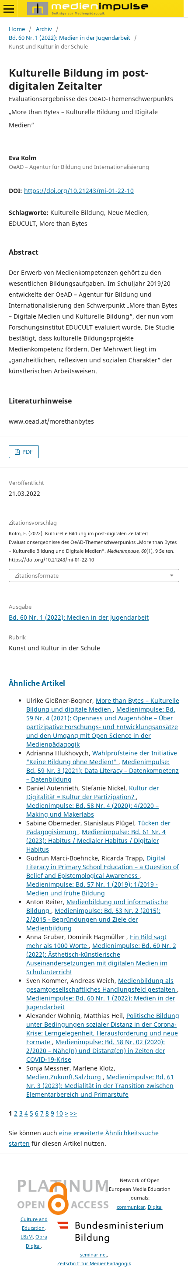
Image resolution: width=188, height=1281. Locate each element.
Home (17, 29)
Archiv (44, 29)
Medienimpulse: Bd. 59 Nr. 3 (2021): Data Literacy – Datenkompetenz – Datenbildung (102, 770)
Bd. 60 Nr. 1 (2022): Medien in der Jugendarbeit (69, 38)
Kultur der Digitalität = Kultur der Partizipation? (92, 792)
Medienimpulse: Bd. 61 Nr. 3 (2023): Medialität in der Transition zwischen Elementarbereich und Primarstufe (100, 1086)
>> (73, 1113)
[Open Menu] (8, 9)
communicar (131, 1207)
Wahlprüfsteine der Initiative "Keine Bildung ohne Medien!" (101, 757)
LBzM (27, 1237)
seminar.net (93, 1255)
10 (59, 1113)
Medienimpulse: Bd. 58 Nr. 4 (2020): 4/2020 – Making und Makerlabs (92, 809)
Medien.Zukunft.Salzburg (64, 1077)
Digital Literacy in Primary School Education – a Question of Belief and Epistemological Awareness (102, 867)
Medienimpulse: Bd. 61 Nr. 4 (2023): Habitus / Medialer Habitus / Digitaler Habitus (96, 840)
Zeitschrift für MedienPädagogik (94, 1263)
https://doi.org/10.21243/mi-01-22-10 (79, 190)
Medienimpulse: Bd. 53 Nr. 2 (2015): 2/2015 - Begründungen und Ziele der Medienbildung (93, 919)
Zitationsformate (37, 575)
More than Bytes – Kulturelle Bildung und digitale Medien (102, 704)
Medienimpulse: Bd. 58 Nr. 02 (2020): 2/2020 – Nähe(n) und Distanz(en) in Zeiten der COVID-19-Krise (95, 1050)
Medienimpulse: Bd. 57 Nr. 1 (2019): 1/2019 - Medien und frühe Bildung (92, 888)
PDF (27, 452)
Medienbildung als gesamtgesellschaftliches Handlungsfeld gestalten (101, 984)
